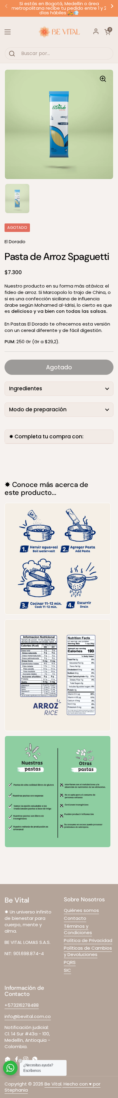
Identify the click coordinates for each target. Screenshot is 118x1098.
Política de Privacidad (88, 940)
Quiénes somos (81, 910)
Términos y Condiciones (78, 929)
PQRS (70, 962)
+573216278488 (22, 1005)
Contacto (75, 918)
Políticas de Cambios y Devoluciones (88, 951)
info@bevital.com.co (28, 1016)
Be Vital (52, 1084)
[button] (107, 32)
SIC (67, 970)
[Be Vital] (59, 32)
